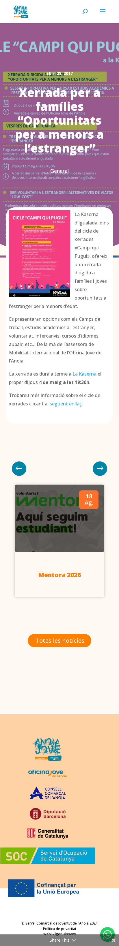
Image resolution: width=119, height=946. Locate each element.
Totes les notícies (60, 640)
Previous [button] (100, 468)
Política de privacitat (59, 928)
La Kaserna (84, 374)
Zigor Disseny (64, 933)
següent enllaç (66, 403)
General (59, 170)
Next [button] (19, 468)
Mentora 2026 (59, 575)
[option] (59, 541)
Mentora (61, 563)
